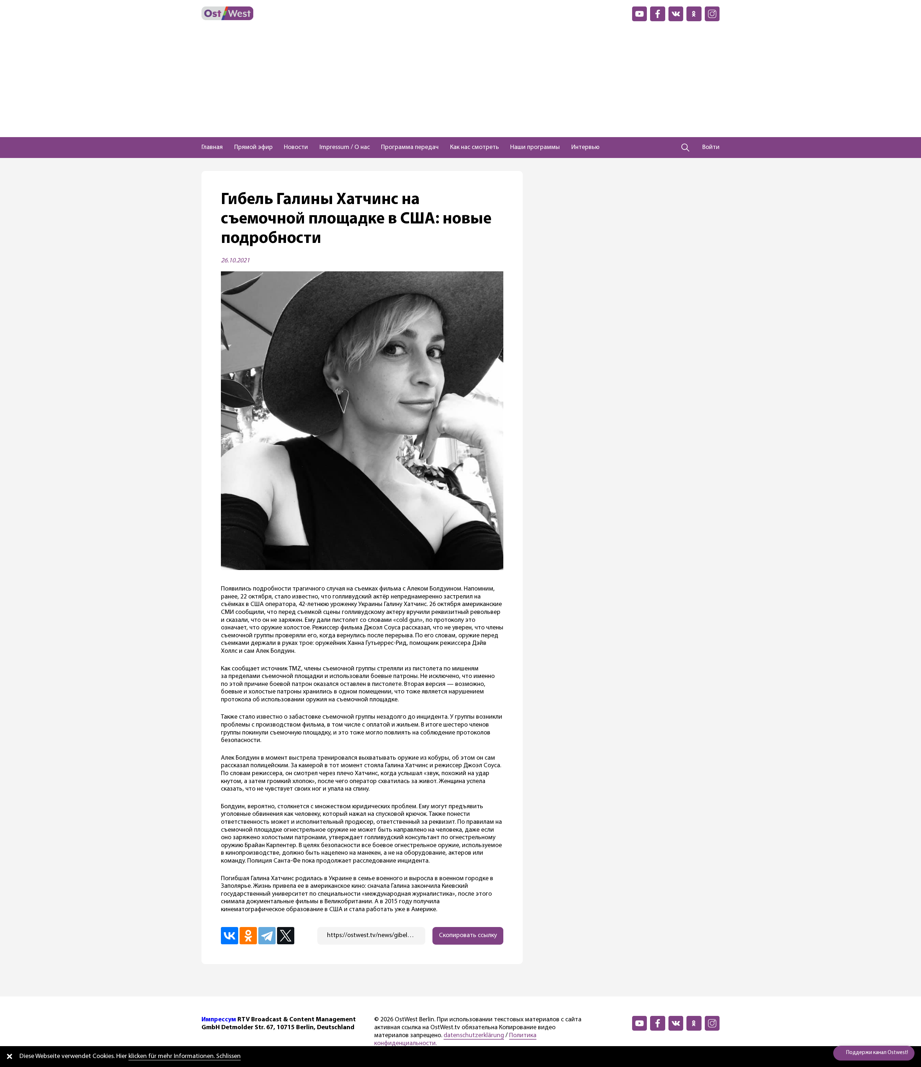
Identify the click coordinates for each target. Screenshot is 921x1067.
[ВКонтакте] (229, 935)
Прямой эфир (253, 147)
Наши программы (535, 147)
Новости (296, 147)
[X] (285, 935)
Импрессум (218, 1020)
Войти (711, 147)
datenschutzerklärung (474, 1035)
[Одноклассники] (248, 935)
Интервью (585, 147)
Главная (212, 147)
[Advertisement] (460, 83)
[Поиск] (685, 148)
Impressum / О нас (344, 147)
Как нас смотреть (474, 147)
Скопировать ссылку (468, 935)
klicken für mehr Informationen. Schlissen (184, 1056)
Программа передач (410, 147)
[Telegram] (267, 935)
